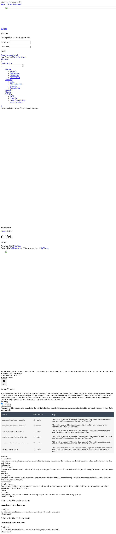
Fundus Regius (6, 63)
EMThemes (45, 248)
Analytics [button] (4, 473)
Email (3, 509)
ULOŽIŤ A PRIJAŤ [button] (8, 497)
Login (3, 4)
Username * (5, 42)
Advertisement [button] (6, 482)
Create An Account (14, 4)
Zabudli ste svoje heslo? (9, 55)
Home (3, 231)
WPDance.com (15, 248)
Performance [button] (5, 465)
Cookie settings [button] (6, 375)
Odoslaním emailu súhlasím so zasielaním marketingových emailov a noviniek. (32, 512)
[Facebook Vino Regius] (6, 252)
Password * (5, 47)
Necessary (7, 404)
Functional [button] (4, 457)
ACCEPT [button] (17, 375)
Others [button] (3, 490)
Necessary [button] (4, 402)
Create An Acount (19, 57)
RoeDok (17, 246)
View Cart (4, 59)
